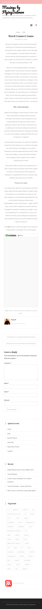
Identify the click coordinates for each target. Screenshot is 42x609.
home (25, 539)
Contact (10, 451)
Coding (18, 32)
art (33, 510)
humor (27, 543)
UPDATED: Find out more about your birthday (20, 344)
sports (18, 565)
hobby (17, 539)
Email (6, 392)
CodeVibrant (31, 605)
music (29, 548)
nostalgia (10, 552)
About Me (10, 442)
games (17, 535)
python (35, 311)
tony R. (13, 320)
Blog (8, 434)
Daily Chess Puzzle (13, 447)
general (26, 535)
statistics (27, 565)
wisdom (25, 569)
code (17, 518)
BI (25, 514)
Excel (30, 527)
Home (9, 429)
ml (22, 548)
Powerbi (31, 552)
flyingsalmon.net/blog (13, 531)
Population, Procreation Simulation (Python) (21, 337)
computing (10, 522)
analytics (15, 510)
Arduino (25, 510)
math (15, 548)
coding (15, 311)
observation (21, 552)
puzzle (22, 556)
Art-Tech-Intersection (13, 514)
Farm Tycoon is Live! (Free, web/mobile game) (21, 491)
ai (7, 510)
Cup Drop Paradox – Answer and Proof (19, 486)
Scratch (16, 560)
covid (20, 522)
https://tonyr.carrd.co (18, 324)
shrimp (9, 565)
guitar (9, 539)
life (8, 548)
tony (16, 569)
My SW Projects (12, 438)
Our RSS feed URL (18, 583)
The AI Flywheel (12, 474)
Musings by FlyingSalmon (13, 9)
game (9, 535)
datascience (30, 522)
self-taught (27, 560)
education (21, 311)
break (11, 311)
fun (26, 531)
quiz (8, 560)
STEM (23, 32)
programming (28, 311)
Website (6, 400)
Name (6, 383)
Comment (7, 363)
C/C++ (9, 518)
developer (10, 527)
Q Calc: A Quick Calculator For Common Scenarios (19, 480)
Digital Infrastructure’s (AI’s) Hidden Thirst (20, 470)
